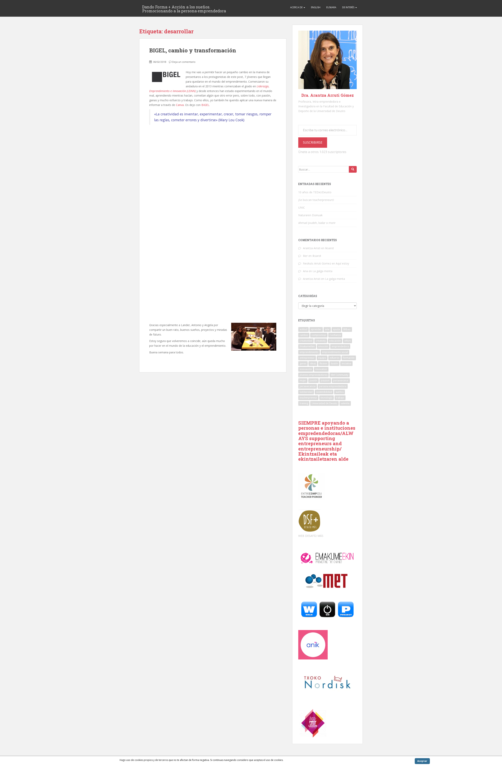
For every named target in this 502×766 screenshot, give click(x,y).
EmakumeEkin (307, 346)
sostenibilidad (324, 392)
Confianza (335, 335)
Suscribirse (312, 142)
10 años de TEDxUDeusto (314, 192)
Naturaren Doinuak (310, 215)
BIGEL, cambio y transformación (192, 50)
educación (335, 340)
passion (325, 380)
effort (347, 340)
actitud (303, 329)
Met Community (339, 375)
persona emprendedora (332, 386)
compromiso (319, 335)
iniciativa (346, 363)
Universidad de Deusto (324, 403)
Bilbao (347, 329)
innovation (321, 369)
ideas (313, 363)
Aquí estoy (342, 263)
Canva (180, 105)
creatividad (306, 340)
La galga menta (322, 271)
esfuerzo (334, 357)
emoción (323, 346)
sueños (340, 392)
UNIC (301, 207)
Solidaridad (306, 392)
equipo (322, 357)
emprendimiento (309, 352)
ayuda (336, 329)
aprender (316, 329)
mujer (303, 380)
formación (349, 357)
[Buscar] (353, 169)
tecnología (326, 397)
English (315, 7)
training (304, 403)
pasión (313, 380)
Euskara (331, 7)
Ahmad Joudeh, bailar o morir (317, 223)
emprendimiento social (335, 352)
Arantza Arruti (311, 248)
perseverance (340, 380)
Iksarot (329, 248)
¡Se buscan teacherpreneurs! (316, 200)
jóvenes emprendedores (313, 375)
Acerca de (296, 7)
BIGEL (205, 105)
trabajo (340, 397)
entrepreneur (307, 357)
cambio (304, 335)
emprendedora (340, 346)
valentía (345, 403)
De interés (348, 7)
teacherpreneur (308, 397)
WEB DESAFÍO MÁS (310, 536)
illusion (323, 363)
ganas (303, 363)
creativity (321, 340)
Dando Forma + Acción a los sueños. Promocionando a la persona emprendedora (184, 8)
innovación (306, 369)
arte (327, 329)
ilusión (334, 363)
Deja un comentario (184, 62)
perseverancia (308, 386)
